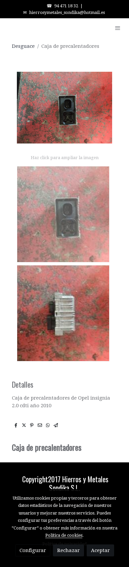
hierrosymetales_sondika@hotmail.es (67, 12)
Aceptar (100, 550)
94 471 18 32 (66, 5)
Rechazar (68, 550)
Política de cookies (63, 535)
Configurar (33, 550)
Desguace (23, 46)
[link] (26, 28)
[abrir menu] (118, 28)
